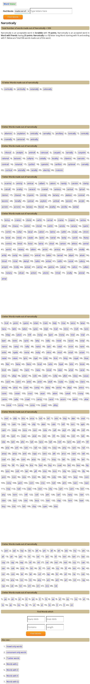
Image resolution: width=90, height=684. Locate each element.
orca (32, 418)
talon (24, 329)
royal (76, 358)
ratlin (59, 261)
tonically (72, 133)
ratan (15, 358)
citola (19, 237)
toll (63, 424)
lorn (70, 500)
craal (27, 399)
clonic (28, 220)
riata (38, 370)
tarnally (69, 152)
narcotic (81, 158)
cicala (74, 232)
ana (12, 580)
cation (41, 232)
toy (22, 550)
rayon (15, 370)
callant (42, 183)
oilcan (21, 273)
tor (20, 586)
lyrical (82, 189)
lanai (83, 323)
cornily (43, 195)
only (4, 424)
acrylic (81, 201)
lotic (71, 364)
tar (38, 556)
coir (43, 459)
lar (22, 574)
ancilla (64, 207)
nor (56, 562)
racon (70, 340)
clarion (5, 195)
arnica (57, 249)
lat (31, 574)
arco (64, 453)
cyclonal (71, 164)
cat (12, 586)
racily (15, 255)
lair (26, 471)
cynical (31, 201)
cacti (8, 381)
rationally (47, 89)
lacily (64, 237)
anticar (30, 183)
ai (42, 605)
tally (48, 340)
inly (64, 471)
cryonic (30, 195)
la (26, 605)
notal (59, 340)
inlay (8, 334)
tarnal (60, 255)
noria (26, 352)
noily (38, 352)
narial (52, 237)
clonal (38, 226)
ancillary (59, 133)
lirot (55, 358)
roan (24, 436)
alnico (74, 243)
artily (4, 255)
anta (15, 453)
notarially (34, 89)
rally (27, 346)
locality (55, 158)
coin (23, 459)
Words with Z (12, 670)
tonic (15, 340)
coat (60, 465)
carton (63, 243)
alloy (55, 405)
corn (31, 483)
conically (84, 133)
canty (36, 387)
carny (39, 399)
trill (29, 334)
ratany (21, 249)
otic (56, 418)
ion (74, 568)
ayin (83, 424)
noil (53, 483)
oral (83, 418)
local (40, 364)
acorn (63, 399)
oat (12, 568)
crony (80, 393)
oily (33, 424)
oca (22, 568)
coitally (43, 158)
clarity (85, 183)
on (72, 605)
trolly (16, 267)
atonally (21, 170)
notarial (18, 164)
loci (14, 500)
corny (20, 405)
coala (60, 381)
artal (71, 370)
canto (4, 399)
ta (3, 605)
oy (68, 599)
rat (56, 586)
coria (32, 405)
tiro (23, 418)
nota (14, 430)
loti (23, 506)
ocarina (8, 183)
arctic (45, 249)
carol (51, 399)
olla (15, 418)
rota (63, 436)
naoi (86, 483)
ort (29, 586)
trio (13, 506)
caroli (74, 237)
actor (24, 376)
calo (53, 424)
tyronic (69, 201)
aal (14, 550)
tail (31, 442)
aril (16, 447)
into (45, 471)
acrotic (5, 207)
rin (30, 580)
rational (5, 158)
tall (50, 442)
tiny (64, 418)
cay (12, 562)
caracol (32, 189)
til (55, 556)
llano (29, 364)
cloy (34, 506)
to (50, 605)
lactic (41, 237)
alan (43, 424)
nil (30, 562)
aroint (69, 249)
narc (75, 483)
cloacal (18, 195)
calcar (63, 267)
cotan (17, 393)
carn (72, 488)
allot (65, 376)
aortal (85, 243)
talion (33, 249)
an (12, 599)
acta (34, 459)
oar (3, 568)
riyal (35, 358)
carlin (39, 220)
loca (37, 500)
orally (69, 273)
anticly (19, 183)
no (76, 599)
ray (83, 580)
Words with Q (13, 681)
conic (4, 393)
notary (9, 273)
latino (52, 232)
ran (83, 574)
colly (55, 376)
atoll (50, 381)
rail (35, 447)
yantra (51, 267)
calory (82, 261)
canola (62, 226)
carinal (70, 189)
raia (44, 447)
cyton (19, 334)
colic (35, 376)
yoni (4, 477)
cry (74, 562)
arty (64, 447)
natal (4, 358)
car (47, 562)
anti (24, 453)
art (66, 580)
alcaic (82, 255)
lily (87, 465)
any (39, 580)
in (26, 599)
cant (4, 430)
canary (74, 226)
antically (34, 139)
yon (6, 550)
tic (29, 556)
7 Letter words (13, 658)
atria (15, 387)
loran (82, 364)
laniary (29, 207)
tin (29, 550)
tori (82, 488)
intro (66, 329)
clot (25, 500)
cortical (9, 170)
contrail (5, 164)
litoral (41, 207)
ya (5, 599)
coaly (71, 381)
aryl (64, 430)
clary (75, 376)
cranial (45, 189)
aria (7, 447)
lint (69, 465)
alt (37, 550)
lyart (51, 334)
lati (63, 459)
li (64, 605)
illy (83, 471)
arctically (21, 89)
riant (27, 370)
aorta (58, 387)
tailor (49, 255)
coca (4, 465)
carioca (57, 189)
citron (85, 232)
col (39, 574)
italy (54, 323)
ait (59, 550)
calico (74, 267)
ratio (50, 364)
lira (31, 465)
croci (30, 393)
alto (22, 442)
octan (81, 352)
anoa (4, 453)
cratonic (59, 170)
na (19, 605)
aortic (8, 249)
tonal (49, 370)
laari (4, 340)
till (87, 442)
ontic (4, 352)
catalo (30, 237)
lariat (8, 237)
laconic (5, 201)
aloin (55, 393)
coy (3, 562)
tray (8, 488)
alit (54, 453)
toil (40, 418)
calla (16, 399)
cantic (50, 226)
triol (72, 334)
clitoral (8, 152)
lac (83, 568)
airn (64, 483)
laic (64, 477)
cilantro (67, 158)
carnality (47, 133)
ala (66, 550)
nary (70, 494)
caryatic (57, 152)
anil (78, 442)
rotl (59, 442)
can (83, 562)
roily (45, 358)
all (52, 550)
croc (43, 483)
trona (61, 334)
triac (64, 323)
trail (56, 329)
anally (81, 249)
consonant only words (16, 652)
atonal (81, 273)
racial (70, 261)
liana (18, 364)
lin (57, 574)
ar (34, 605)
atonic (46, 273)
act (47, 556)
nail (18, 488)
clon (4, 500)
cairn (18, 381)
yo (33, 599)
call (54, 430)
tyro (7, 471)
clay (59, 500)
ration (26, 255)
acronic (17, 207)
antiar (48, 261)
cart (60, 488)
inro (54, 471)
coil (36, 494)
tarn (69, 442)
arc (3, 580)
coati (26, 387)
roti (73, 436)
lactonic (17, 158)
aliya (69, 387)
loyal (61, 364)
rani (74, 447)
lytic (49, 346)
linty (65, 358)
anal (34, 436)
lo (46, 599)
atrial (4, 278)
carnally (85, 164)
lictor (30, 243)
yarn (20, 483)
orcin (71, 346)
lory (3, 506)
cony (9, 483)
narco (4, 346)
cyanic (85, 226)
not (65, 562)
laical (30, 232)
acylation (21, 133)
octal (70, 352)
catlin (63, 232)
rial (83, 447)
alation (69, 195)
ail (3, 556)
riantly (63, 183)
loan (81, 500)
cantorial (21, 139)
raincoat (44, 152)
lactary (56, 195)
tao (83, 556)
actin (40, 381)
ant (57, 580)
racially (34, 170)
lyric (25, 358)
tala (3, 442)
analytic (19, 152)
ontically (34, 133)
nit (38, 562)
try (75, 550)
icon (14, 477)
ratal (60, 346)
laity (37, 340)
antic (29, 381)
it (39, 599)
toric (86, 329)
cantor (27, 226)
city (50, 488)
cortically (8, 89)
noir (6, 418)
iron (34, 477)
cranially (8, 139)
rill (53, 436)
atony (4, 387)
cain (14, 424)
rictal (15, 261)
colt (17, 471)
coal (4, 459)
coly (54, 477)
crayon (72, 220)
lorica (7, 220)
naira (38, 346)
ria (74, 574)
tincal (4, 261)
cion (40, 488)
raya (34, 453)
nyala (15, 352)
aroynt (5, 267)
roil (3, 436)
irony (40, 334)
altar (86, 399)
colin (45, 376)
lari (83, 459)
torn (15, 494)
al (60, 599)
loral (4, 370)
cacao (85, 376)
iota (24, 477)
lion (40, 465)
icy (57, 568)
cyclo (26, 340)
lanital (75, 207)
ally (73, 430)
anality (52, 207)
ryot (13, 436)
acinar (27, 267)
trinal (58, 273)
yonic (15, 323)
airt (47, 494)
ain (83, 550)
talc (82, 436)
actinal (56, 201)
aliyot (71, 255)
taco (41, 442)
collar (19, 232)
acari (42, 393)
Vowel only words (14, 646)
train (45, 323)
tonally (18, 201)
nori (35, 430)
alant (75, 399)
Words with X (12, 676)
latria (41, 243)
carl (58, 494)
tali (83, 453)
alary (48, 387)
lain (44, 477)
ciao (29, 488)
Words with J (12, 664)
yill (35, 471)
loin (48, 500)
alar (73, 418)
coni (86, 477)
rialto (37, 261)
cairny (39, 267)
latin (14, 329)
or (20, 599)
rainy (16, 346)
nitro (49, 352)
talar (60, 370)
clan (81, 494)
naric (82, 346)
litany (86, 237)
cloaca (15, 226)
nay (21, 562)
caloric (53, 183)
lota (55, 506)
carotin (75, 183)
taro (45, 453)
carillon (58, 164)
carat (82, 370)
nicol (60, 352)
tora (25, 430)
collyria (30, 158)
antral (37, 255)
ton (64, 556)
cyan (45, 506)
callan (85, 267)
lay (48, 574)
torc (73, 424)
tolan (36, 323)
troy (54, 459)
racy (54, 447)
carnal (49, 220)
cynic (35, 329)
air (11, 556)
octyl (82, 340)
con (13, 574)
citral (51, 243)
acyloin (43, 201)
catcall (7, 189)
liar (13, 459)
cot (48, 568)
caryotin (82, 152)
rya (3, 586)
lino (78, 465)
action (33, 273)
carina (83, 220)
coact (44, 405)
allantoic (8, 133)
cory (74, 471)
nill (26, 494)
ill (66, 568)
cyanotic (45, 164)
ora (47, 586)
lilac (7, 364)
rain (26, 447)
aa (53, 599)
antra (81, 387)
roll (83, 430)
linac (86, 358)
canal (67, 393)
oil (65, 574)
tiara (4, 329)
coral (9, 405)
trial (82, 334)
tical (6, 323)
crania (60, 220)
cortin (8, 232)
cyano (25, 323)
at (84, 599)
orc (38, 586)
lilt (13, 465)
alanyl (26, 261)
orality (19, 189)
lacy (75, 477)
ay (11, 605)
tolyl (46, 329)
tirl (48, 418)
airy (3, 494)
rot (74, 580)
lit (40, 568)
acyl (22, 465)
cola (73, 459)
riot (44, 436)
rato (24, 424)
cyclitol (31, 164)
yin (44, 550)
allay (14, 376)
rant (74, 453)
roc (21, 580)
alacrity (46, 170)
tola (45, 430)
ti (57, 605)
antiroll (32, 152)
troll (76, 329)
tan (73, 556)
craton (18, 220)
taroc (73, 323)
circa (4, 376)
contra (8, 243)
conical (81, 195)
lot (31, 568)
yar (20, 556)
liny (49, 465)
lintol (20, 243)
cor (3, 574)
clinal (4, 226)
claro (82, 381)
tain (13, 442)
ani (48, 580)
